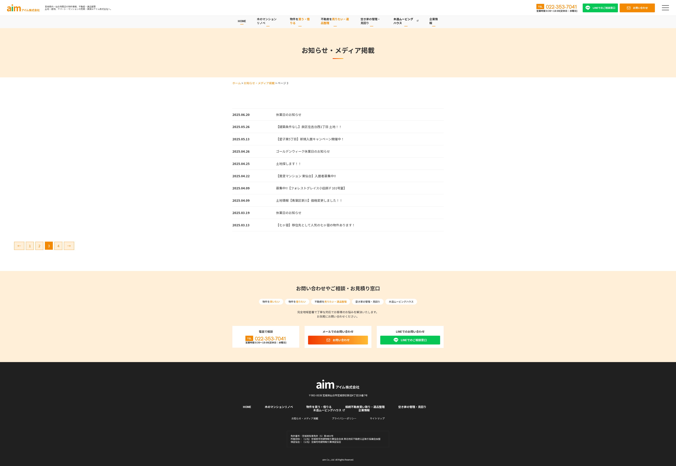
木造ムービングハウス (327, 410)
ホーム (236, 83)
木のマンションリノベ (279, 407)
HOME (242, 21)
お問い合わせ (341, 340)
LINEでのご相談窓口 (414, 340)
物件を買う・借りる (319, 407)
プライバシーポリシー (344, 418)
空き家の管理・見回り (412, 407)
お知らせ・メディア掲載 (259, 83)
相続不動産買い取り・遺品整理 (365, 407)
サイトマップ (377, 418)
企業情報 (364, 410)
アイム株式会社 (23, 7)
